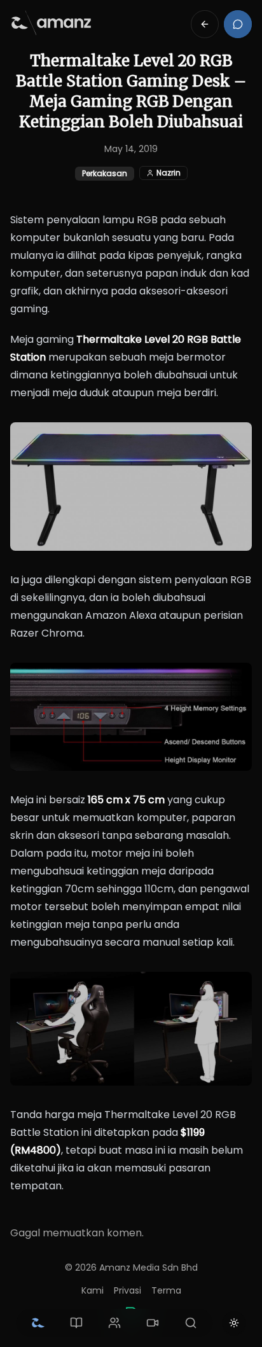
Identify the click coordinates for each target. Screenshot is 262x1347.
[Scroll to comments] (238, 24)
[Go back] (205, 24)
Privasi (127, 1290)
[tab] (38, 1322)
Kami (92, 1290)
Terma (166, 1290)
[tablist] (114, 1323)
